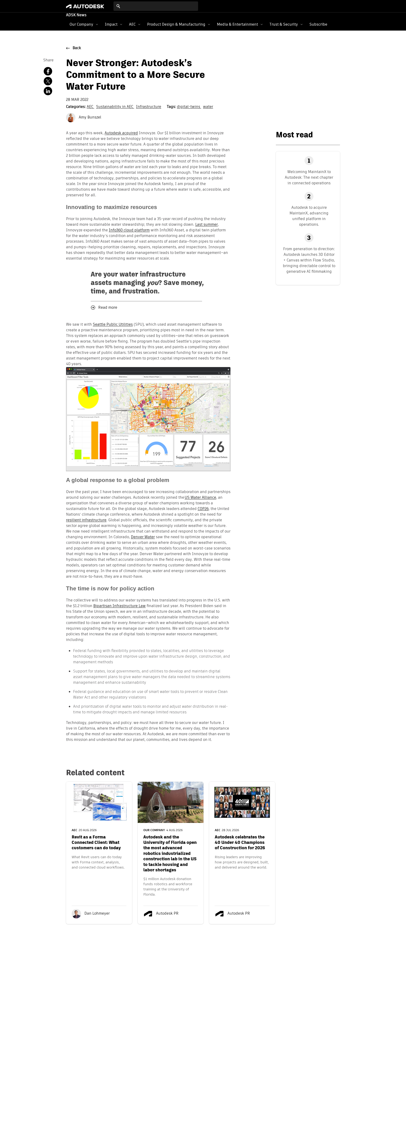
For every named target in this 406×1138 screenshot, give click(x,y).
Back (77, 48)
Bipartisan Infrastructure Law (119, 606)
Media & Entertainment (237, 24)
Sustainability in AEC (115, 107)
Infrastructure (148, 107)
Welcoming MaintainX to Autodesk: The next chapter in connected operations (309, 177)
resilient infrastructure (86, 520)
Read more (107, 308)
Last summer (206, 225)
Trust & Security (283, 24)
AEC (132, 24)
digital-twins (189, 107)
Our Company (81, 24)
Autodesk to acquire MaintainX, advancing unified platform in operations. (308, 216)
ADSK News (76, 15)
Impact (111, 24)
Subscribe (318, 24)
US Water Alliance (200, 498)
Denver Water (143, 537)
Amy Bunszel (89, 117)
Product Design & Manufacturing (176, 24)
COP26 (203, 509)
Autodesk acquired (121, 133)
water (208, 107)
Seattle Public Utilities (113, 325)
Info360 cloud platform (129, 230)
